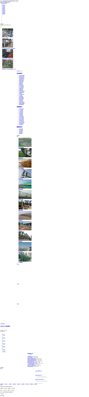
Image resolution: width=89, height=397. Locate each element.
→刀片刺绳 (20, 95)
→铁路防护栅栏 (21, 81)
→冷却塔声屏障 (21, 116)
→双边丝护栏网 (21, 87)
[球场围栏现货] (25, 177)
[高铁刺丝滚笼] (25, 198)
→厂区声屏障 (21, 110)
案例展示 (3, 8)
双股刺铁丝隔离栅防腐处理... (32, 359)
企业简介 (5, 326)
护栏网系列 (19, 73)
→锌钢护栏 (20, 93)
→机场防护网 (21, 82)
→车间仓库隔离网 (21, 77)
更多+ (18, 136)
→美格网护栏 (21, 83)
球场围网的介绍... (30, 356)
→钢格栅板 (20, 133)
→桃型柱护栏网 (21, 76)
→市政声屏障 (21, 112)
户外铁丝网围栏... (30, 357)
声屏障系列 (19, 106)
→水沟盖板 (20, 131)
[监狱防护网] (25, 240)
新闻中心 (3, 9)
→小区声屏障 (21, 111)
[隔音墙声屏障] (25, 188)
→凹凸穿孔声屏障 (21, 122)
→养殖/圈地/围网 (21, 92)
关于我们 (3, 7)
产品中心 (3, 6)
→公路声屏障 (21, 115)
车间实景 (3, 11)
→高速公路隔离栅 (21, 75)
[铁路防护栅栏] (25, 209)
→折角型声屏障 (21, 121)
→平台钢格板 (21, 130)
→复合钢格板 (21, 132)
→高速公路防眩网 (21, 103)
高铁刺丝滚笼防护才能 (38, 375)
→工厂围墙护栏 (21, 86)
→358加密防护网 (21, 94)
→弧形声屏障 (21, 124)
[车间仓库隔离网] (25, 167)
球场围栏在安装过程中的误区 (39, 379)
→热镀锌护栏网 (21, 85)
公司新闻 (3, 351)
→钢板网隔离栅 (21, 104)
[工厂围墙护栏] (25, 261)
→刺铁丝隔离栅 (21, 97)
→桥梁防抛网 (21, 101)
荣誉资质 (3, 12)
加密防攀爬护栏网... (30, 366)
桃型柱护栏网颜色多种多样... (32, 358)
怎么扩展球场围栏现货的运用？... (32, 363)
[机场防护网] (25, 219)
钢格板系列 (19, 126)
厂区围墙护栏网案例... (31, 364)
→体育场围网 (21, 96)
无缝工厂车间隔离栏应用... (31, 365)
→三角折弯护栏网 (21, 91)
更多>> (1, 368)
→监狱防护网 (21, 84)
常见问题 (3, 10)
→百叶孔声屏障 (21, 117)
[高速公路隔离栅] (25, 146)
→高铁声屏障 (21, 114)
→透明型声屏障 (21, 123)
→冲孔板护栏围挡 (21, 102)
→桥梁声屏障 (21, 113)
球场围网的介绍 (30, 353)
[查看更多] (1, 27)
